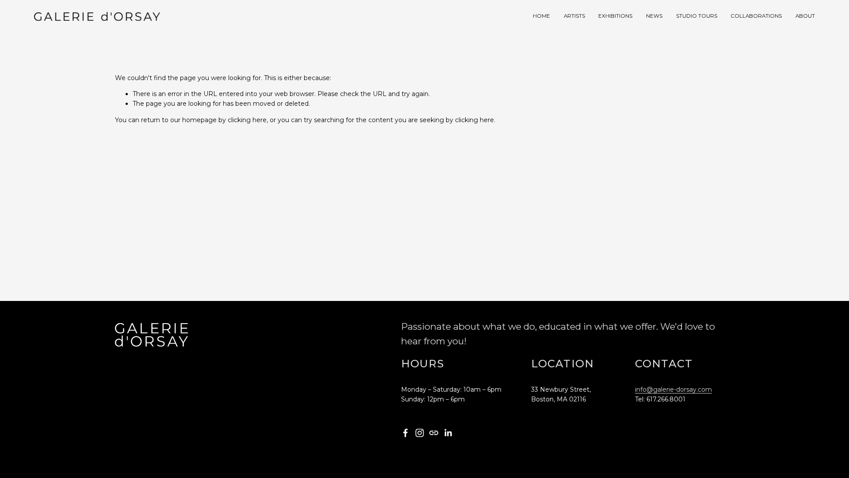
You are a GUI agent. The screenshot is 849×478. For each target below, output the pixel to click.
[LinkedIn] (448, 432)
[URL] (433, 432)
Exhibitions (615, 16)
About (805, 16)
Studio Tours (696, 16)
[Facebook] (405, 432)
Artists (574, 16)
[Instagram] (419, 432)
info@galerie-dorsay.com (673, 389)
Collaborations (756, 16)
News (654, 16)
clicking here (247, 120)
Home (541, 16)
